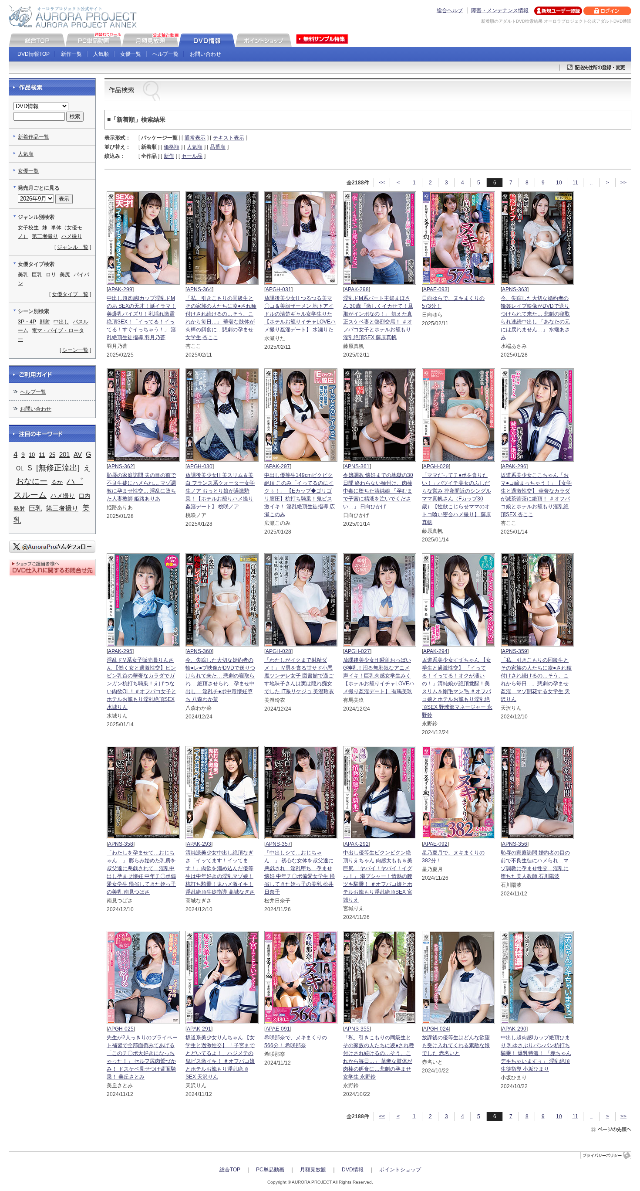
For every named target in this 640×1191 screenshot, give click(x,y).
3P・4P (27, 322)
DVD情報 (353, 1170)
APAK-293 (199, 844)
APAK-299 (120, 289)
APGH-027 (357, 651)
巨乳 (37, 275)
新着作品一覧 (33, 137)
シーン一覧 (75, 350)
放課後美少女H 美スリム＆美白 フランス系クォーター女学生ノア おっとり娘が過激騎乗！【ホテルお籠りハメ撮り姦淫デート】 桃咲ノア (220, 491)
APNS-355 (357, 1029)
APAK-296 (514, 466)
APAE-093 (435, 289)
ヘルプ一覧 (165, 54)
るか (57, 482)
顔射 (45, 322)
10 (559, 183)
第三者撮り (45, 236)
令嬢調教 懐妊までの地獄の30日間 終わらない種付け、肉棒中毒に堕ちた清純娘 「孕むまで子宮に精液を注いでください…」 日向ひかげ (378, 491)
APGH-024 (436, 1029)
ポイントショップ (400, 1170)
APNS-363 (514, 289)
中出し (61, 322)
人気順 (101, 54)
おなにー (31, 481)
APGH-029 (436, 466)
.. (591, 183)
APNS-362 (120, 466)
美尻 (65, 275)
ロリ (51, 275)
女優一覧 (130, 54)
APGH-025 (121, 1029)
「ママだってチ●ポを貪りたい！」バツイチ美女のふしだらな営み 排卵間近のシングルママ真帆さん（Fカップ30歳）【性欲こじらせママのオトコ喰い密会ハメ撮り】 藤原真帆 (456, 498)
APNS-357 (278, 844)
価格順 (171, 147)
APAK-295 (120, 651)
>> (623, 183)
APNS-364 (199, 289)
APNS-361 (357, 466)
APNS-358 (120, 844)
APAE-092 (435, 844)
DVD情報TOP (33, 54)
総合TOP (229, 1170)
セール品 (192, 156)
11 (575, 183)
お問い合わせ (205, 54)
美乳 (23, 275)
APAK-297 (278, 466)
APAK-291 (199, 1029)
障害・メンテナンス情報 (500, 10)
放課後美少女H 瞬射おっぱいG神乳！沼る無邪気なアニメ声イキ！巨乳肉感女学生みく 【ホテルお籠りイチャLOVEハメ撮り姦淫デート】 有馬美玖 (378, 675)
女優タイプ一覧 (70, 294)
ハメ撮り (71, 236)
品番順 (218, 147)
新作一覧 (71, 54)
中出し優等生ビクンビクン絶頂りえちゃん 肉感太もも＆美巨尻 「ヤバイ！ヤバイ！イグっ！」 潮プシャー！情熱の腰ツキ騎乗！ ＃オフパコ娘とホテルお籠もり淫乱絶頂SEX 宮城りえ (377, 876)
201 (64, 454)
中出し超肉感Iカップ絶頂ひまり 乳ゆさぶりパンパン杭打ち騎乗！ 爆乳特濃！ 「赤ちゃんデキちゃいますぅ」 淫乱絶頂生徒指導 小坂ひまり (536, 1053)
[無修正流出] (58, 467)
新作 (169, 156)
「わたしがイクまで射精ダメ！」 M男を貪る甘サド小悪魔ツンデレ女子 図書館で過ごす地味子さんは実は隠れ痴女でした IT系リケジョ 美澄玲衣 (299, 675)
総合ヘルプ (450, 10)
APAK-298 (356, 289)
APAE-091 (278, 1029)
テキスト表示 (228, 138)
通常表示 (195, 138)
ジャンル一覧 (72, 247)
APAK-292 (356, 844)
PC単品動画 (270, 1170)
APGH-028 (278, 651)
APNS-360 (199, 651)
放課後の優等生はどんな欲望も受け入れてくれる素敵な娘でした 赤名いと (456, 1045)
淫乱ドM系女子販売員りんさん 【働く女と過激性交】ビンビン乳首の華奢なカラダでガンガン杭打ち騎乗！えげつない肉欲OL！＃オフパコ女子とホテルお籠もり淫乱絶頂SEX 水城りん (141, 683)
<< (382, 183)
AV (78, 454)
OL (20, 468)
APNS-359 (514, 651)
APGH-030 (199, 466)
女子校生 (28, 228)
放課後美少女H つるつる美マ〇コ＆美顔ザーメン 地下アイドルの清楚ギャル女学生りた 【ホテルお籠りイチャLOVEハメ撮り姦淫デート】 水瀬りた (300, 314)
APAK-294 (435, 651)
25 (52, 455)
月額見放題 (313, 1170)
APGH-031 (278, 289)
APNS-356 (514, 844)
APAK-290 (514, 1029)
